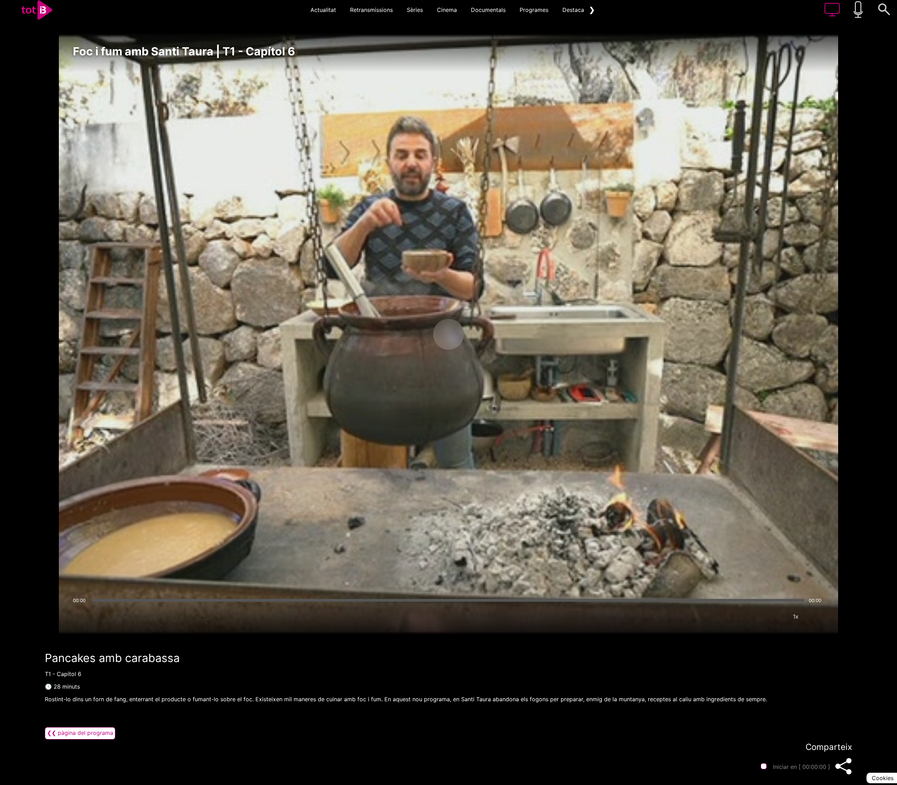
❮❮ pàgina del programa (80, 732)
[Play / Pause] (448, 334)
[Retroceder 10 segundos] (411, 334)
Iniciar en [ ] (801, 766)
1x (796, 616)
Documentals (488, 9)
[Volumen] (80, 616)
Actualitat (323, 9)
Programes (534, 9)
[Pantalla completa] (816, 616)
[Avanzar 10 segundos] (485, 334)
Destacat (574, 9)
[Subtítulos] (753, 616)
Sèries (415, 9)
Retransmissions (371, 9)
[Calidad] (774, 616)
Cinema (447, 9)
